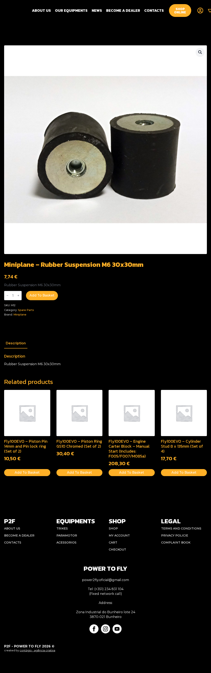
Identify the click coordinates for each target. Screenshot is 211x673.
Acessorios (66, 542)
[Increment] (18, 295)
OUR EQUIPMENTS (71, 10)
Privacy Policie (174, 535)
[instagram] (105, 628)
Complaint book (175, 542)
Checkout (117, 549)
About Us (41, 10)
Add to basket (41, 295)
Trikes (62, 528)
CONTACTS (154, 10)
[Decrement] (7, 295)
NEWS (97, 10)
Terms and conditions (181, 528)
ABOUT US (12, 528)
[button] (200, 52)
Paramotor (66, 535)
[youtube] (117, 628)
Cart (113, 542)
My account (119, 535)
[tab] (15, 343)
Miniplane (19, 314)
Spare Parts (26, 310)
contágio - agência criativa (37, 650)
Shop (113, 528)
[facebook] (93, 628)
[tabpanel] (105, 360)
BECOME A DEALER (123, 10)
